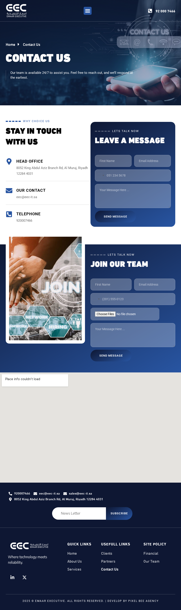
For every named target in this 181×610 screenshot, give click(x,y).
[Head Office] (9, 161)
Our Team (151, 561)
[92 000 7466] (150, 11)
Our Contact (31, 190)
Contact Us (109, 569)
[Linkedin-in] (12, 577)
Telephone (28, 214)
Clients (106, 553)
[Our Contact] (9, 190)
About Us (74, 561)
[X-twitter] (24, 577)
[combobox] (100, 175)
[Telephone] (9, 214)
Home (72, 553)
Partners (108, 561)
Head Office (29, 161)
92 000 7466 (165, 10)
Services (74, 569)
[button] (88, 11)
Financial (150, 553)
